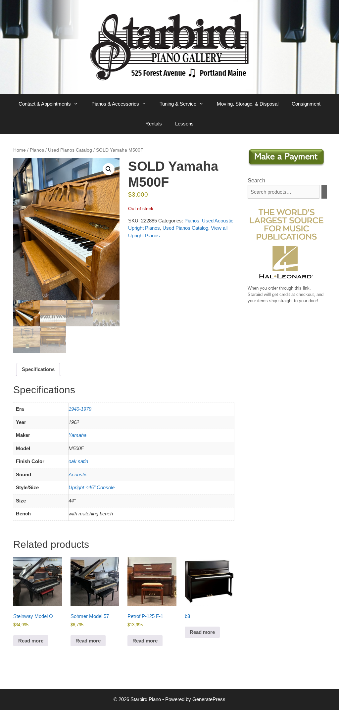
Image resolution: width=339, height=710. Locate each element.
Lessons (184, 123)
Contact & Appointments (45, 104)
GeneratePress (208, 699)
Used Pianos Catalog (70, 150)
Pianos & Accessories (115, 104)
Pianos (37, 150)
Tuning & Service (178, 104)
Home (19, 150)
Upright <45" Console (92, 487)
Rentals (153, 123)
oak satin (78, 461)
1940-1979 (80, 409)
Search (256, 180)
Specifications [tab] (38, 369)
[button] (109, 169)
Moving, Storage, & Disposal (247, 104)
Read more (30, 640)
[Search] (324, 192)
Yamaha (77, 435)
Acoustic (78, 474)
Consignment (306, 104)
